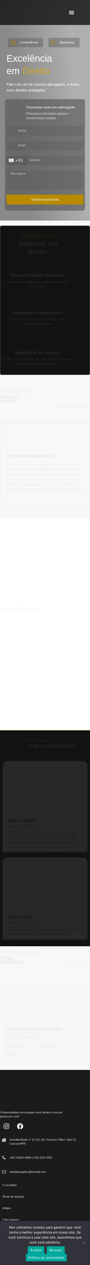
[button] (71, 12)
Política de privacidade (46, 1258)
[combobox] (17, 160)
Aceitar (36, 1250)
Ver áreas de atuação (71, 406)
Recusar (55, 1250)
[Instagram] (6, 1126)
